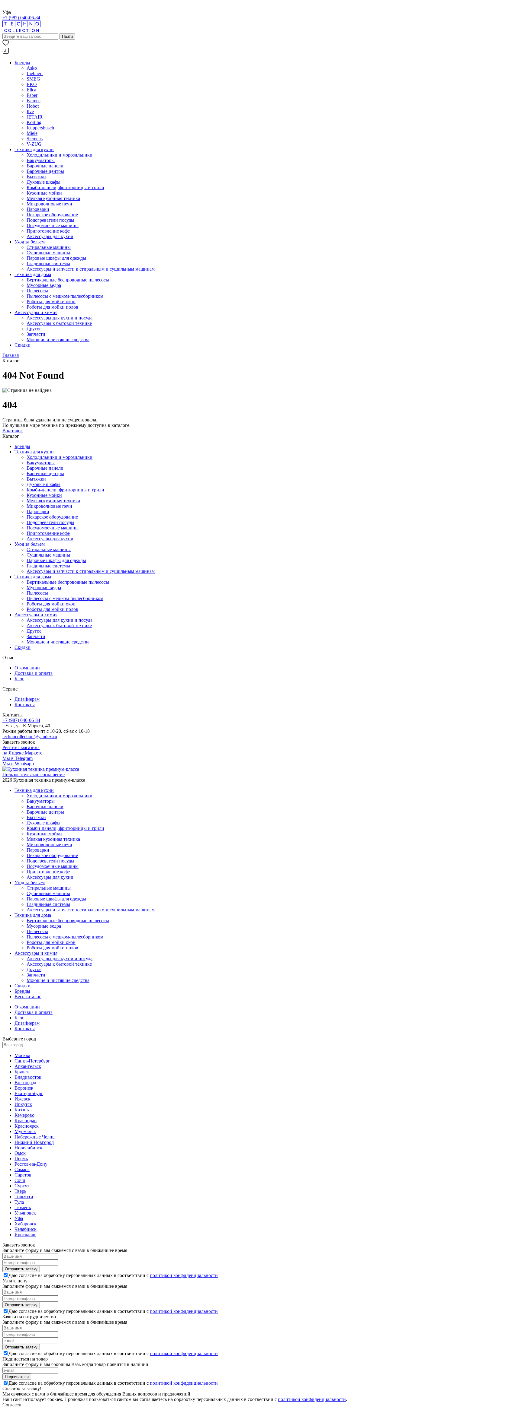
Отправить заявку (21, 1269)
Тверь (20, 1191)
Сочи (19, 1180)
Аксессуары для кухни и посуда (59, 317)
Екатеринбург (28, 1093)
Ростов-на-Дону (30, 1164)
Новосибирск (28, 1147)
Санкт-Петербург (32, 1060)
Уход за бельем (29, 241)
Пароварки (38, 209)
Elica (31, 89)
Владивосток (27, 1077)
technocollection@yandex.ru (29, 736)
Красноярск (26, 1126)
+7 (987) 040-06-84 (21, 17)
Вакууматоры (41, 160)
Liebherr (35, 73)
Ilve (30, 111)
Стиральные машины (49, 247)
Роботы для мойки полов (52, 307)
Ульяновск (25, 1212)
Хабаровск (25, 1223)
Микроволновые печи (49, 203)
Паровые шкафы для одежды (56, 258)
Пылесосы (37, 290)
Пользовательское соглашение (33, 774)
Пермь (21, 1158)
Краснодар (25, 1120)
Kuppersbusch (40, 127)
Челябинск (25, 1229)
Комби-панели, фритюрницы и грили (65, 187)
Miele (32, 133)
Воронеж (23, 1088)
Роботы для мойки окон (51, 301)
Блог (19, 678)
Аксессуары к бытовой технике (59, 323)
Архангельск (27, 1066)
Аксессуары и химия (35, 312)
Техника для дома (32, 274)
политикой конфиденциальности (184, 1275)
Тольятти (23, 1196)
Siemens (35, 138)
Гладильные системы (48, 263)
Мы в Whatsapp (18, 763)
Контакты (24, 704)
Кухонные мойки (44, 192)
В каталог (12, 430)
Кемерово (24, 1115)
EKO (32, 84)
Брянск (21, 1071)
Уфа (18, 1218)
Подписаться (17, 1376)
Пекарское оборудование (52, 214)
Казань (21, 1109)
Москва (22, 1055)
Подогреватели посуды (50, 220)
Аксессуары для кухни (50, 236)
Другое (34, 328)
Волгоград (25, 1082)
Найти (67, 36)
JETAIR (35, 116)
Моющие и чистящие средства (58, 339)
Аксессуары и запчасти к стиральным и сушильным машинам (91, 269)
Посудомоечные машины (53, 225)
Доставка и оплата (33, 673)
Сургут (21, 1185)
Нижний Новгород (34, 1142)
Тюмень (22, 1207)
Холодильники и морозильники (59, 154)
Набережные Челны (35, 1136)
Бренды (22, 62)
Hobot (33, 106)
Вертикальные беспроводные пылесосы (68, 279)
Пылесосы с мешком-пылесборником (65, 296)
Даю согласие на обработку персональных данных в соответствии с (113, 1275)
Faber (32, 95)
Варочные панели (45, 165)
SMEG (33, 78)
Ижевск (22, 1098)
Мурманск (25, 1131)
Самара (22, 1169)
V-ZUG (34, 144)
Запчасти (36, 334)
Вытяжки (36, 176)
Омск (20, 1153)
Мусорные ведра (44, 285)
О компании (27, 667)
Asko (32, 68)
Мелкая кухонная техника (53, 198)
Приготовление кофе (48, 230)
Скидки (22, 345)
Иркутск (23, 1104)
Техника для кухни (34, 149)
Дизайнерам (27, 699)
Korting (34, 122)
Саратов (22, 1174)
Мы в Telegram (17, 758)
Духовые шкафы (43, 182)
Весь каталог (27, 996)
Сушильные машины (48, 252)
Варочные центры (45, 171)
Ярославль (25, 1234)
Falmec (33, 100)
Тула (19, 1202)
